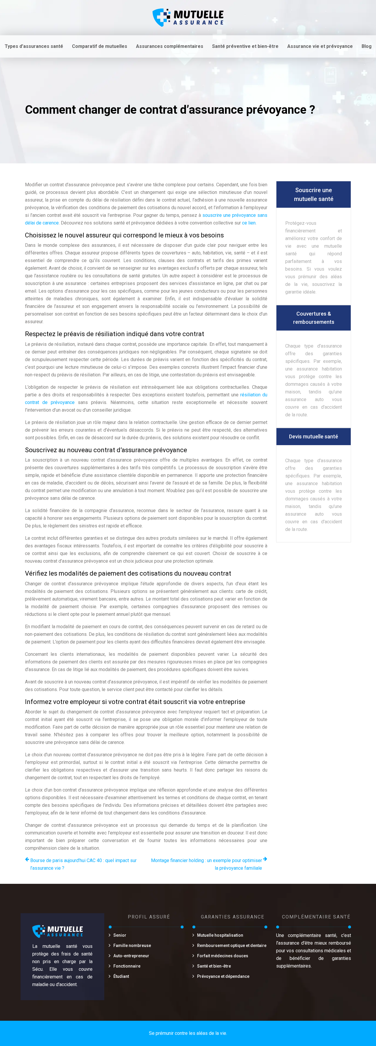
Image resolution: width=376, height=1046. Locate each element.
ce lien (249, 223)
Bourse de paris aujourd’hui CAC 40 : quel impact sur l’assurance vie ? (83, 864)
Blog (367, 46)
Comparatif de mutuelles (99, 46)
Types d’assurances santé (34, 46)
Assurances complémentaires (169, 46)
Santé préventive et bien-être (245, 46)
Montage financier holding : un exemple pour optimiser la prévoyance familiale (206, 864)
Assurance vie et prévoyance (320, 46)
